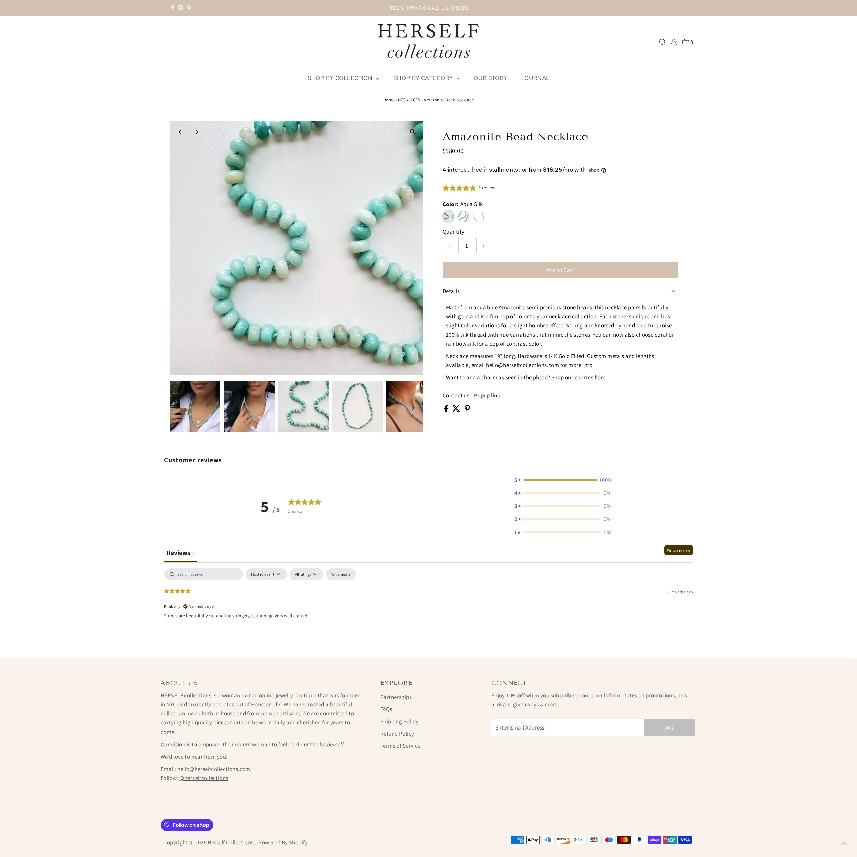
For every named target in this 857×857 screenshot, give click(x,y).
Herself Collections (231, 842)
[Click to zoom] (412, 132)
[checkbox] (341, 574)
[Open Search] (662, 42)
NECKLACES (409, 100)
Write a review (678, 550)
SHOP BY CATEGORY (423, 78)
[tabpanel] (428, 611)
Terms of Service (400, 745)
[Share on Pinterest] (467, 409)
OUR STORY (491, 78)
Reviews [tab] (180, 552)
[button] (562, 480)
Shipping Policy (399, 721)
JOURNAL (535, 78)
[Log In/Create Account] (674, 42)
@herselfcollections (203, 778)
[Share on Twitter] (456, 409)
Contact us (456, 395)
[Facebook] (173, 8)
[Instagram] (181, 8)
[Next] (547, 8)
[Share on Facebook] (446, 409)
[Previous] (309, 8)
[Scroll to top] (843, 843)
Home (389, 100)
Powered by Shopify (283, 842)
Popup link (487, 395)
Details (451, 291)
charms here (590, 377)
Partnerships (396, 697)
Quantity (453, 231)
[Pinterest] (189, 8)
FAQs (386, 709)
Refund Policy (397, 733)
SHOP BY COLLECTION (341, 78)
